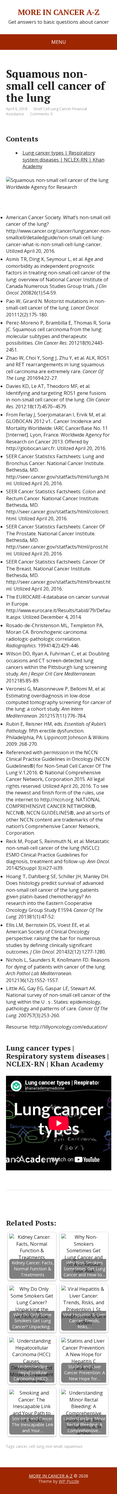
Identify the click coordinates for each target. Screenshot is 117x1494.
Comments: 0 (41, 113)
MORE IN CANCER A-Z (59, 12)
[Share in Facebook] (12, 1210)
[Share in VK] (27, 1210)
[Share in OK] (42, 1210)
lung (40, 1446)
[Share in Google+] (57, 1210)
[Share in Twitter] (72, 1210)
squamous (73, 1446)
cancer (21, 1446)
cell (32, 1446)
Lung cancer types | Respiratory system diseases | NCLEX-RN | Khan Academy (63, 160)
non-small (54, 1446)
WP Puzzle (69, 1481)
